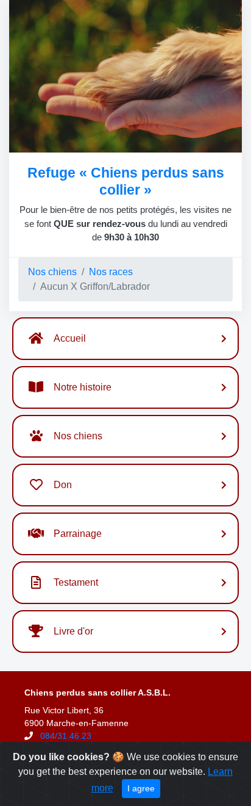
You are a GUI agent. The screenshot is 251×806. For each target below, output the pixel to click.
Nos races (111, 272)
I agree (141, 788)
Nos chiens (52, 272)
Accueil (70, 338)
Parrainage (78, 533)
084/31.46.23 (65, 736)
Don (63, 485)
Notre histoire (82, 387)
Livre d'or (73, 631)
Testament (76, 582)
